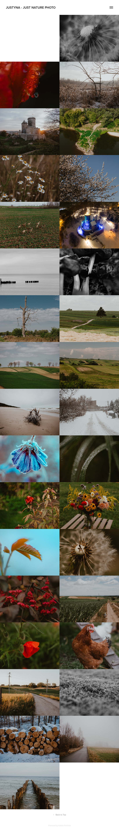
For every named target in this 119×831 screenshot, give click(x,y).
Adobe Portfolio (64, 825)
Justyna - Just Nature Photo (31, 7)
